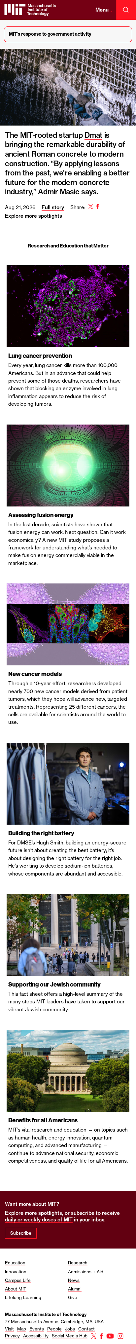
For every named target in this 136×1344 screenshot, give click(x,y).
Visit (9, 1328)
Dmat (93, 135)
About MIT (15, 1288)
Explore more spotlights (33, 216)
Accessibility (36, 1335)
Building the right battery (41, 833)
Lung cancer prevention (40, 355)
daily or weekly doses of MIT (39, 1219)
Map (21, 1328)
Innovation (15, 1271)
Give (72, 1297)
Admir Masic (58, 191)
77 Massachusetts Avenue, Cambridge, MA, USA (54, 1321)
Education (15, 1262)
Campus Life (18, 1280)
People (54, 1328)
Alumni (75, 1288)
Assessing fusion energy (41, 515)
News (74, 1280)
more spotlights (43, 1213)
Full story (53, 207)
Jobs (70, 1328)
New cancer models (35, 674)
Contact (86, 1328)
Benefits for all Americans (43, 1120)
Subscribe (20, 1233)
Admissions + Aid (85, 1271)
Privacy (12, 1335)
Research (77, 1262)
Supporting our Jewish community (54, 984)
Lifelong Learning (23, 1297)
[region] (68, 649)
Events (36, 1328)
